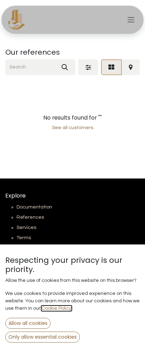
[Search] (64, 67)
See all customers (72, 127)
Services (26, 227)
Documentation (34, 207)
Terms (24, 237)
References (30, 217)
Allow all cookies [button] (28, 323)
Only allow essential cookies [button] (42, 336)
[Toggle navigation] (131, 20)
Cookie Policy (56, 308)
